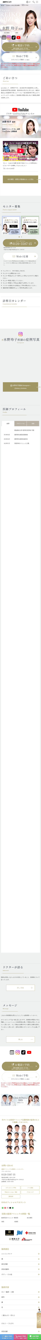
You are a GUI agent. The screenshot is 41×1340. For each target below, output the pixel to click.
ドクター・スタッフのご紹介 (13, 5)
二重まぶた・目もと (8, 1315)
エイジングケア (6, 1254)
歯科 (2, 1297)
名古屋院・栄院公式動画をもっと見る (20, 179)
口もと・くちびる (7, 1323)
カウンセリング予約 (11, 1187)
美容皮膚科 (5, 1269)
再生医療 (4, 1264)
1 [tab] (19, 236)
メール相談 (30, 1187)
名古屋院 (7, 33)
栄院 (16, 33)
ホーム (2, 5)
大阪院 (16, 1221)
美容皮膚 (4, 1331)
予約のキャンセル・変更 (11, 1192)
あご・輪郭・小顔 (7, 1292)
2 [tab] (21, 236)
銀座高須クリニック (7, 1217)
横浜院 (16, 1217)
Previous (1, 224)
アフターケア (30, 1192)
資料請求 (11, 1196)
